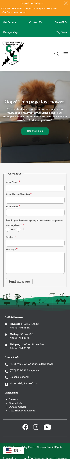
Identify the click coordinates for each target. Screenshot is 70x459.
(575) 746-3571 (19, 364)
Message (11, 249)
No (23, 229)
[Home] (13, 54)
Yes (13, 229)
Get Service (9, 22)
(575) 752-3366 (19, 370)
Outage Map (10, 32)
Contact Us (35, 22)
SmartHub (61, 22)
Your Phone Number (18, 194)
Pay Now (61, 32)
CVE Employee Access (22, 410)
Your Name (12, 182)
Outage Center (17, 406)
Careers (13, 399)
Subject (10, 237)
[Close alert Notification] (66, 3)
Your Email (12, 206)
